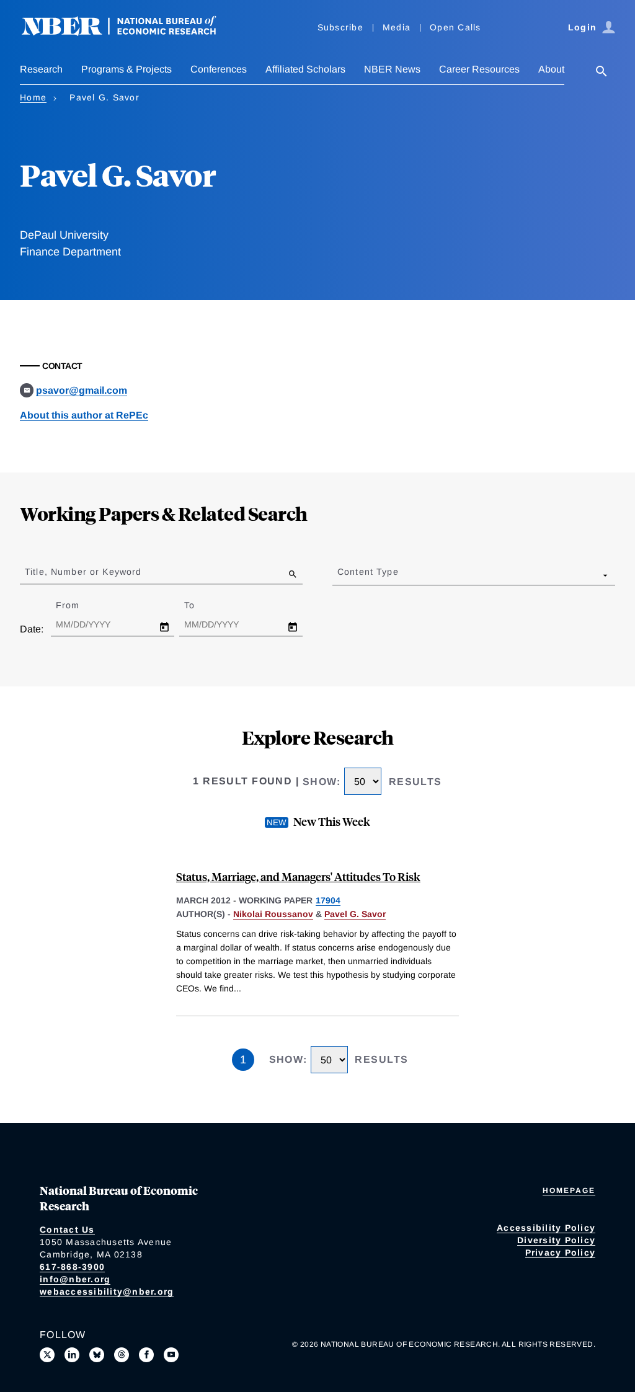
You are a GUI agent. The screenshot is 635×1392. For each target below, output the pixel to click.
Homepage (569, 1190)
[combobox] (340, 575)
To (200, 605)
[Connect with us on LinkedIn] (71, 1354)
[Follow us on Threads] (121, 1354)
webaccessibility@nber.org (107, 1292)
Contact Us (67, 1230)
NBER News (392, 69)
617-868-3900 (72, 1267)
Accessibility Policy (546, 1228)
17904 (328, 900)
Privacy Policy (560, 1252)
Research (41, 69)
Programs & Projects (126, 69)
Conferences (218, 69)
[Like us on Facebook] (146, 1354)
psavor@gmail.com (81, 390)
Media (397, 27)
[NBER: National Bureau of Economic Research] (129, 32)
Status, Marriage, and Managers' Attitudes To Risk (298, 876)
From (78, 605)
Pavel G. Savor (355, 914)
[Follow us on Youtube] (171, 1354)
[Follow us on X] (47, 1354)
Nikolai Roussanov (273, 914)
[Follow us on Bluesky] (96, 1354)
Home (33, 97)
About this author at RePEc (84, 415)
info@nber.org (75, 1279)
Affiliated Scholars (305, 69)
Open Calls (455, 27)
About (551, 69)
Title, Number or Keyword (83, 572)
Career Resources (479, 69)
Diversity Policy (556, 1240)
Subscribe (340, 27)
